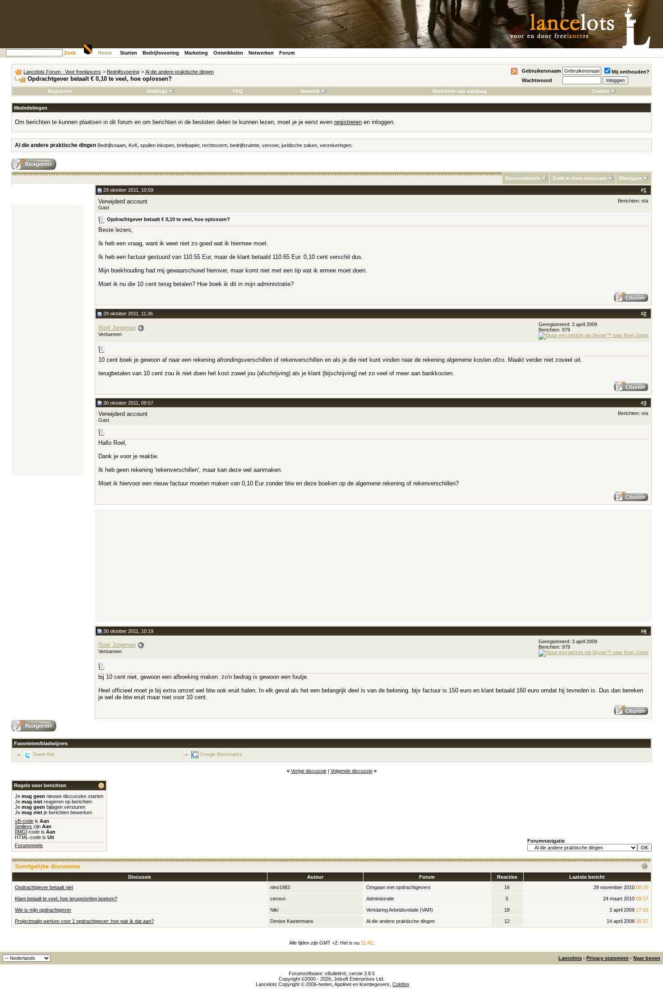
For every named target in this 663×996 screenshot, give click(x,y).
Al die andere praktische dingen (179, 71)
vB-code (24, 821)
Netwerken (261, 52)
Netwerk (310, 91)
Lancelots (570, 958)
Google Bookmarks (221, 754)
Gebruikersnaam (541, 71)
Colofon (400, 984)
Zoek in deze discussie (579, 178)
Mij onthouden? (630, 71)
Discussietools (522, 178)
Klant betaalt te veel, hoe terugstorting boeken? (66, 898)
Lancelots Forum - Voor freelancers (62, 71)
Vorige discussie (309, 771)
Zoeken (600, 91)
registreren (348, 122)
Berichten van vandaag (460, 91)
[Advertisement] (47, 340)
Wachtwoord (537, 80)
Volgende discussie (352, 771)
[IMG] (21, 832)
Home (105, 52)
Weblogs (157, 91)
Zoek (70, 52)
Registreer (60, 91)
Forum (287, 52)
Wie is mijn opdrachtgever (43, 910)
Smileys (23, 826)
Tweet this (43, 754)
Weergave (630, 178)
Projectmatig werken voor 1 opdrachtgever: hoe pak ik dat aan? (84, 921)
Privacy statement (607, 958)
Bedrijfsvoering (161, 52)
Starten (128, 52)
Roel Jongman (117, 327)
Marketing (196, 52)
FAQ (238, 91)
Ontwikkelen (228, 52)
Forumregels (29, 845)
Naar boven (646, 958)
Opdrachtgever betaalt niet (44, 887)
